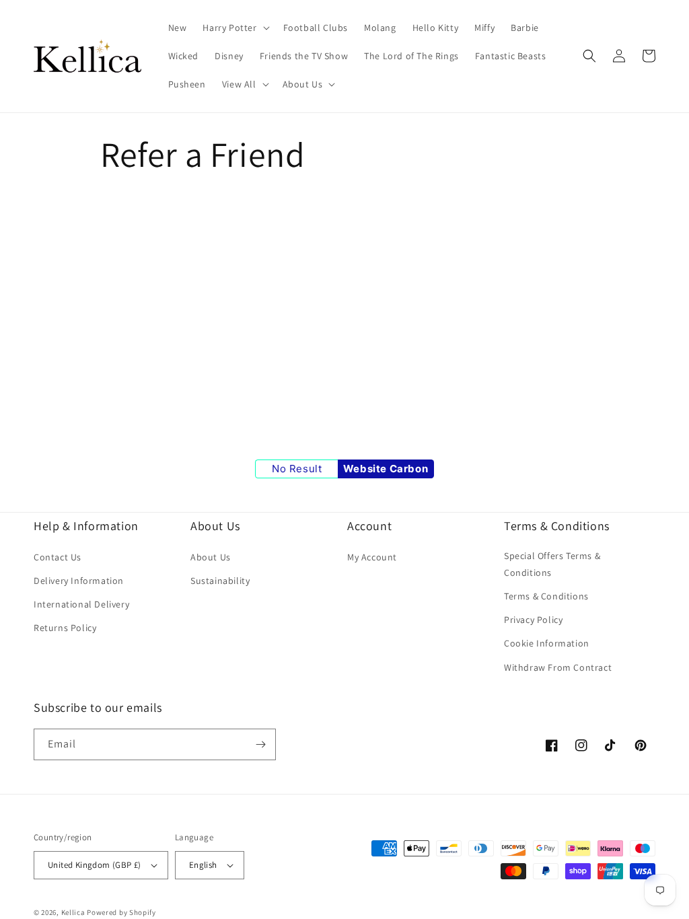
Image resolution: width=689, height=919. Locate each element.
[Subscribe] (260, 744)
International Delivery (81, 604)
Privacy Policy (533, 620)
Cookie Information (546, 643)
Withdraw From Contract (558, 667)
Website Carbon (385, 468)
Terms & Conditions (546, 596)
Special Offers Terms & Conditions (552, 564)
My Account (372, 557)
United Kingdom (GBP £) (94, 865)
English (203, 865)
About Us (210, 557)
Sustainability (220, 581)
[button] (234, 27)
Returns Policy (65, 628)
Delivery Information (79, 581)
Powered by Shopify (121, 912)
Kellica (73, 912)
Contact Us (57, 557)
